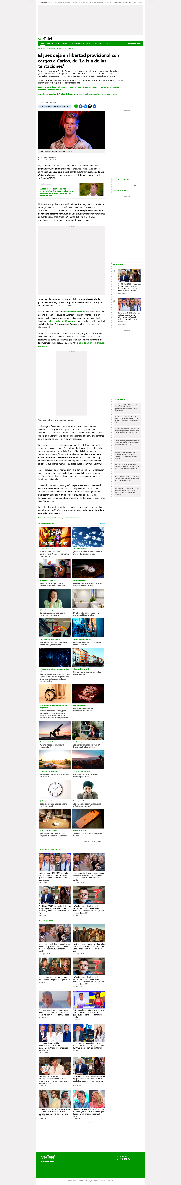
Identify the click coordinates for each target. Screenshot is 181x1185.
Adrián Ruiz (76, 1020)
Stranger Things (108, 2)
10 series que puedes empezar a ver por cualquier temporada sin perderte (54, 978)
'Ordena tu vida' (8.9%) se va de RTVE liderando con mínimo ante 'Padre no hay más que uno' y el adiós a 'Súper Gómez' (54, 1112)
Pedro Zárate (43, 882)
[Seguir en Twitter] (117, 1159)
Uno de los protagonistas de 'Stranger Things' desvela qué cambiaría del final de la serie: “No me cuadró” (127, 442)
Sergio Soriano (77, 915)
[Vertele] (48, 1157)
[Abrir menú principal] (141, 39)
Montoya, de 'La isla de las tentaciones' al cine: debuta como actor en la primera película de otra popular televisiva (53, 1079)
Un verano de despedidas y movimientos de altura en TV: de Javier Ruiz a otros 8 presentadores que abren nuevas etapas (53, 1046)
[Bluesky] (85, 106)
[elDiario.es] (48, 1161)
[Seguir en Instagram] (122, 1159)
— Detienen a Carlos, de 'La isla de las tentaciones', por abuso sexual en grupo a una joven (77, 94)
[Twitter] (90, 106)
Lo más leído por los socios (49, 849)
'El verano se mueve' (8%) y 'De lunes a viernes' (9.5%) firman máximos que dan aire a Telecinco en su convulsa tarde (88, 1112)
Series (88, 43)
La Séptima (85, 2)
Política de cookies (99, 1181)
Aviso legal (89, 1181)
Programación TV (53, 43)
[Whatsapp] (76, 106)
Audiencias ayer (66, 2)
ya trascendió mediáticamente (62, 321)
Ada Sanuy (42, 982)
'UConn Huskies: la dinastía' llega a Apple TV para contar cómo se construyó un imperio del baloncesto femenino (126, 455)
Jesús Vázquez (125, 2)
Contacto (81, 1181)
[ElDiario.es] (135, 43)
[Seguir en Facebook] (120, 1159)
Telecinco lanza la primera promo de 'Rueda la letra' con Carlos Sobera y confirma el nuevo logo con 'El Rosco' (54, 1012)
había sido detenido (76, 311)
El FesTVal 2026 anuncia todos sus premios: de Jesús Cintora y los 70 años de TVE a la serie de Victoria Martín (89, 1045)
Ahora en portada (46, 920)
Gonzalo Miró (140, 2)
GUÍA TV (123, 179)
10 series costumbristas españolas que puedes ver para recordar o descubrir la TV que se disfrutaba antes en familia (88, 876)
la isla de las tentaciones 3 (53, 518)
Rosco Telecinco (92, 2)
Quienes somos (72, 1181)
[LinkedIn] (94, 106)
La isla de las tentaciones (71, 518)
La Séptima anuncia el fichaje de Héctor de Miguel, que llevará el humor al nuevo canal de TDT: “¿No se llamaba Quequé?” (88, 909)
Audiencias (65, 43)
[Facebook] (81, 106)
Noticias (42, 43)
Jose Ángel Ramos (78, 882)
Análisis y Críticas (105, 43)
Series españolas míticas (56, 2)
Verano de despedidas (76, 2)
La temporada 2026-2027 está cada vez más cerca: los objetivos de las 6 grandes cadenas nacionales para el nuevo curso (53, 876)
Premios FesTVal (117, 2)
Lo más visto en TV (77, 43)
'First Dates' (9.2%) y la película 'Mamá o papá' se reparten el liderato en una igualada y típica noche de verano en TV (55, 909)
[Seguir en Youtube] (125, 1159)
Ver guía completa (120, 191)
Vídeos (95, 43)
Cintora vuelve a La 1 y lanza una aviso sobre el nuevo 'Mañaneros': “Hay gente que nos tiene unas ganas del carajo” (88, 1013)
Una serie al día (132, 2)
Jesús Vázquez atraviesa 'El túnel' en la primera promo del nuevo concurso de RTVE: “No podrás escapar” (127, 478)
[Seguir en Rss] (129, 1159)
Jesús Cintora (100, 2)
